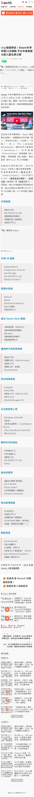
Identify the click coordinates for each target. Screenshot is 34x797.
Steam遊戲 (29, 13)
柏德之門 (13, 626)
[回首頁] (6, 3)
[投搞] (23, 2)
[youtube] (26, 2)
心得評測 (12, 7)
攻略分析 (4, 7)
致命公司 (18, 627)
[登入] (29, 2)
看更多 (17, 716)
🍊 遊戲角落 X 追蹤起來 (15, 586)
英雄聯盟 (11, 13)
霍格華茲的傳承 (7, 627)
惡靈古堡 (22, 626)
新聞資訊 (21, 7)
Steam (5, 626)
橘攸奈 (19, 13)
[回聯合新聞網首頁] (2, 3)
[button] (32, 2)
